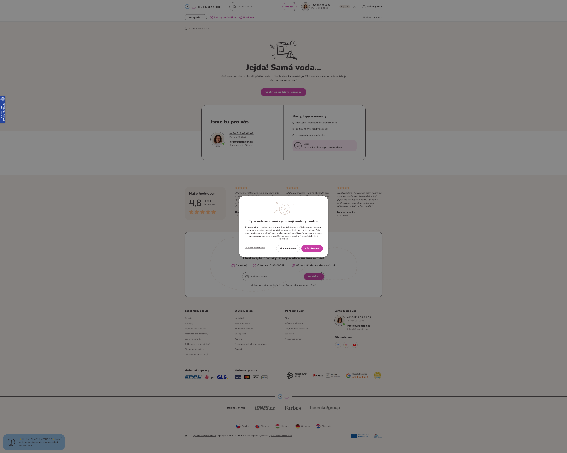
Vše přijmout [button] (312, 248)
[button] (255, 247)
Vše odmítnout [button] (288, 248)
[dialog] (283, 226)
